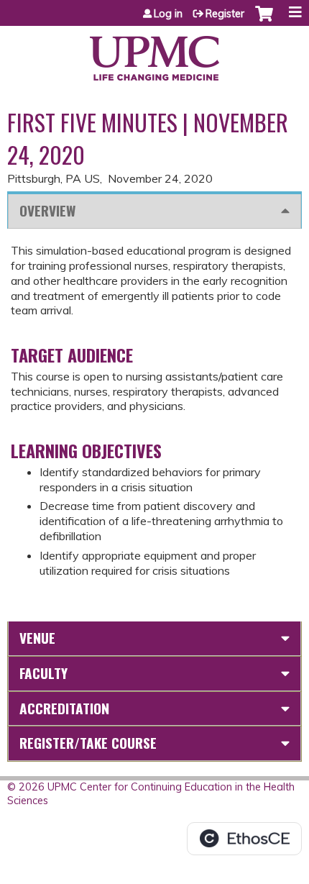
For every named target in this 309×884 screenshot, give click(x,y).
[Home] (154, 53)
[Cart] (264, 21)
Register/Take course (88, 742)
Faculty (43, 672)
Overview (47, 210)
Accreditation (64, 708)
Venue (37, 637)
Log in (168, 14)
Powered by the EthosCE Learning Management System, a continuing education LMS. (244, 838)
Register (225, 14)
